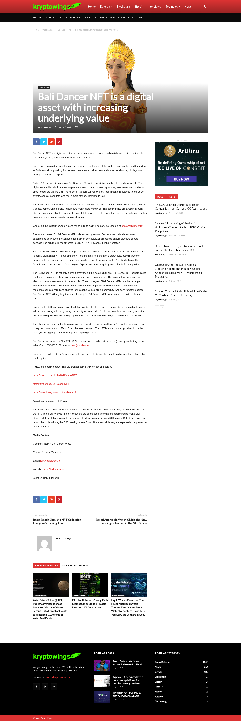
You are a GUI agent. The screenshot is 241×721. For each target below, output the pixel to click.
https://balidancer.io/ (132, 225)
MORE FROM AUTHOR (75, 565)
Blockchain (123, 6)
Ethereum (106, 6)
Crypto (131, 17)
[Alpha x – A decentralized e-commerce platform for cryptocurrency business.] (102, 681)
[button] (204, 6)
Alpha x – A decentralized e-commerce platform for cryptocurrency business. (128, 680)
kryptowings (46, 127)
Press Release (48, 29)
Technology (172, 6)
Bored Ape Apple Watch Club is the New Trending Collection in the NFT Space (121, 521)
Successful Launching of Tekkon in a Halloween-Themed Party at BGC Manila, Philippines (180, 227)
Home (92, 6)
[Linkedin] (45, 686)
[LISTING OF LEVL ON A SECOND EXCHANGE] (102, 697)
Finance (103, 17)
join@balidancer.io (81, 345)
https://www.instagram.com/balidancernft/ (55, 392)
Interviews (154, 6)
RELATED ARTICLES (46, 565)
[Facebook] (36, 686)
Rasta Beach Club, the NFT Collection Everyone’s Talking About (57, 521)
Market (121, 17)
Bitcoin (138, 6)
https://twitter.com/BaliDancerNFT (51, 383)
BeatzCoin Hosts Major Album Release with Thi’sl (127, 663)
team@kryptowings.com (58, 677)
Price (141, 17)
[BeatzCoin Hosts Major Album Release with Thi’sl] (102, 665)
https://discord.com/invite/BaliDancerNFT (55, 375)
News (187, 6)
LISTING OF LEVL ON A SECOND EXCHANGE (127, 694)
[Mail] (54, 686)
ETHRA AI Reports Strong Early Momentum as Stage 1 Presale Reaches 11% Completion (90, 603)
